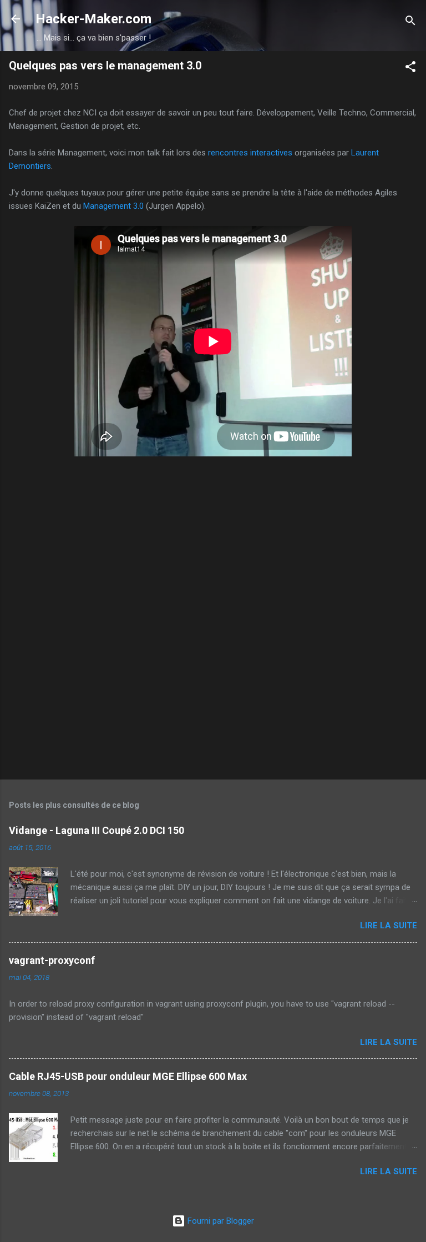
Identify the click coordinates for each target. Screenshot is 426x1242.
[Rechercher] (410, 22)
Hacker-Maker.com (93, 19)
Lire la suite (388, 926)
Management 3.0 (113, 206)
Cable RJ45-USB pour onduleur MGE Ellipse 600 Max (128, 1076)
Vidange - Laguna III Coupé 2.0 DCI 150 (96, 830)
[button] (410, 68)
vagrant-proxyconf (52, 960)
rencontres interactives (250, 153)
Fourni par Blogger (219, 1221)
